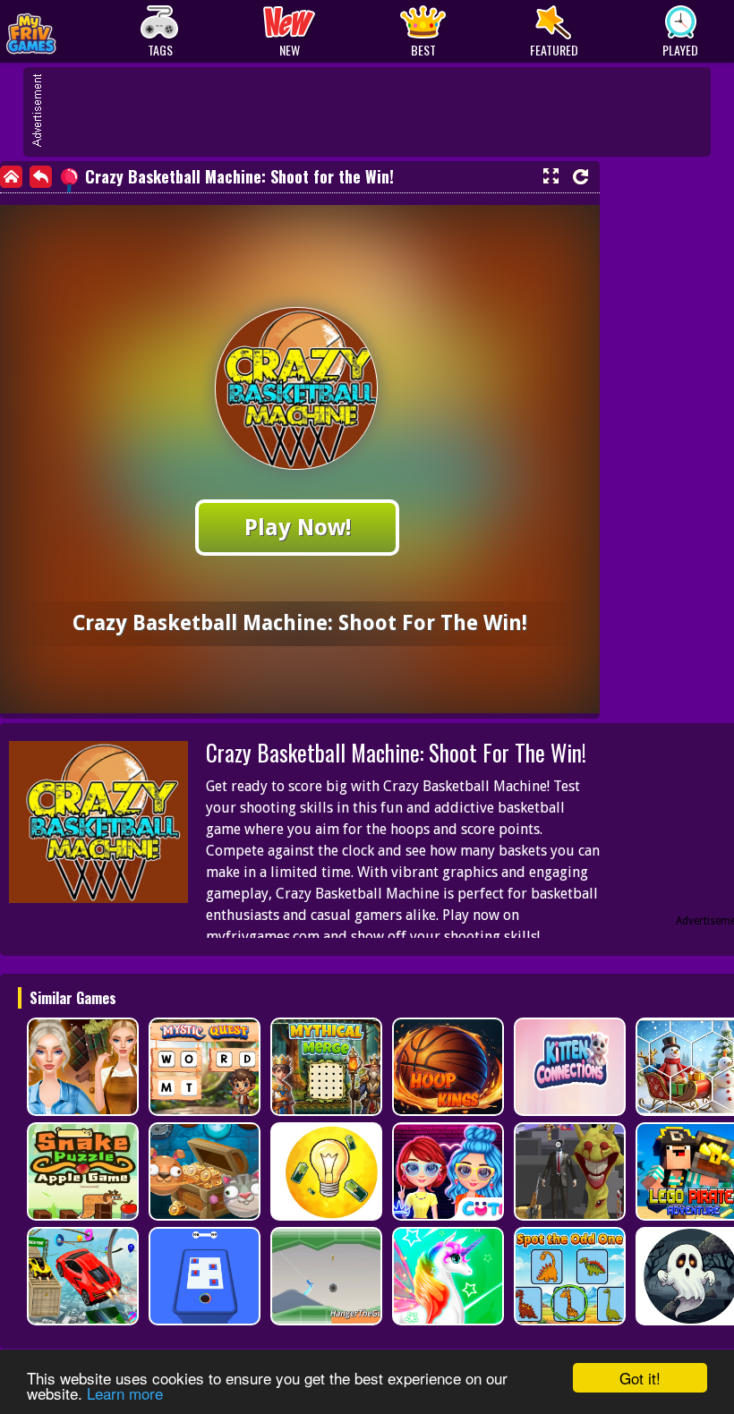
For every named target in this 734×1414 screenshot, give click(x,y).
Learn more (125, 1393)
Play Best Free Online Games (73, 32)
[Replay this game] (580, 176)
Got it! (640, 1378)
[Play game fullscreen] (550, 176)
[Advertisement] (376, 112)
